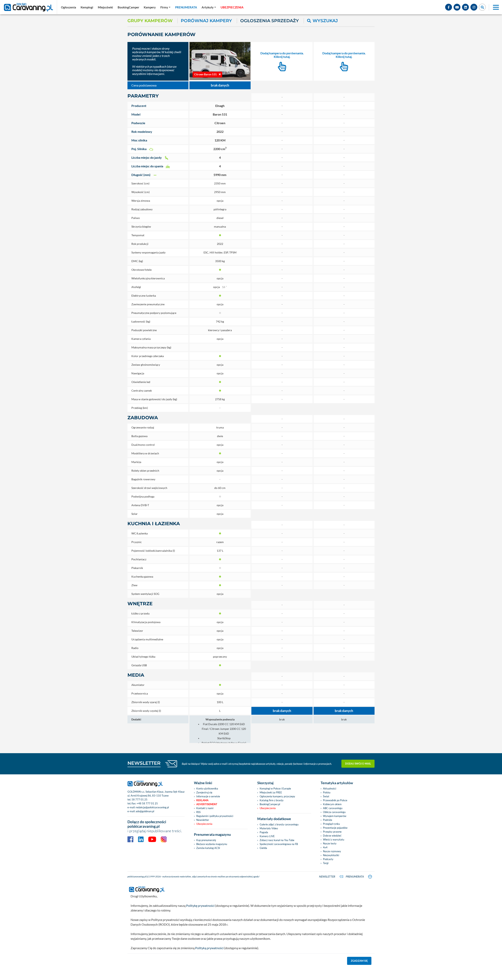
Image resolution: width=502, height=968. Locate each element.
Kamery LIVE (267, 836)
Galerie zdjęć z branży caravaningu (279, 824)
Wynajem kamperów (334, 816)
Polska (326, 792)
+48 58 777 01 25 (147, 803)
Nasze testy (329, 843)
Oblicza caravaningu (334, 812)
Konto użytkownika (207, 788)
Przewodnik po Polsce (335, 800)
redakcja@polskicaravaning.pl (152, 807)
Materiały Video (269, 828)
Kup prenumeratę (206, 840)
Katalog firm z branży (272, 800)
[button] (208, 7)
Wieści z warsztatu (333, 839)
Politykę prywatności (200, 905)
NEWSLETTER (144, 763)
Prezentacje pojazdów (335, 827)
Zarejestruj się (204, 792)
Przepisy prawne (332, 831)
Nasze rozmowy (332, 851)
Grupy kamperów (150, 20)
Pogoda (264, 832)
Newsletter (202, 819)
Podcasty (328, 859)
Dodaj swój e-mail (358, 763)
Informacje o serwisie (208, 796)
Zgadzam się (359, 960)
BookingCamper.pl (270, 804)
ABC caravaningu (332, 808)
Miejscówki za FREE (271, 792)
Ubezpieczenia (204, 823)
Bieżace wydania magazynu (211, 844)
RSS (198, 812)
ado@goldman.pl (145, 811)
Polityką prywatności (209, 948)
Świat (326, 796)
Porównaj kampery (206, 20)
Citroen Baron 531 (205, 74)
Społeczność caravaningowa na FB (279, 844)
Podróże (327, 819)
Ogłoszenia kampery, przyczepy (277, 796)
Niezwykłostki (331, 855)
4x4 (325, 847)
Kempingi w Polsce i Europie (275, 788)
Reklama (202, 800)
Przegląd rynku (331, 823)
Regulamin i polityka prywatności (214, 816)
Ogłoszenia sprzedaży (269, 20)
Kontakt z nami (204, 808)
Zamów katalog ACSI (208, 848)
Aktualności (329, 788)
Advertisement (206, 804)
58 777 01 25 (139, 799)
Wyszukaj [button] (325, 20)
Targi (325, 863)
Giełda (263, 848)
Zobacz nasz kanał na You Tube (277, 840)
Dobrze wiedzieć (332, 835)
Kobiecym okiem (332, 804)
